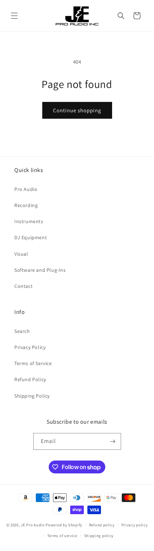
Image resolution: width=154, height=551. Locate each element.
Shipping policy (99, 535)
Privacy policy (134, 524)
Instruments (28, 221)
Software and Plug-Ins (40, 270)
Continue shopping (77, 110)
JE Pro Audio (32, 524)
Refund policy (102, 524)
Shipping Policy (32, 396)
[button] (14, 16)
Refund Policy (30, 379)
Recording (26, 205)
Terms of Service (33, 363)
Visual (21, 254)
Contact (23, 286)
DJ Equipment (30, 237)
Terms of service (62, 535)
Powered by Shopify (63, 524)
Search (22, 331)
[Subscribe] (113, 441)
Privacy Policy (29, 347)
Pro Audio (25, 189)
